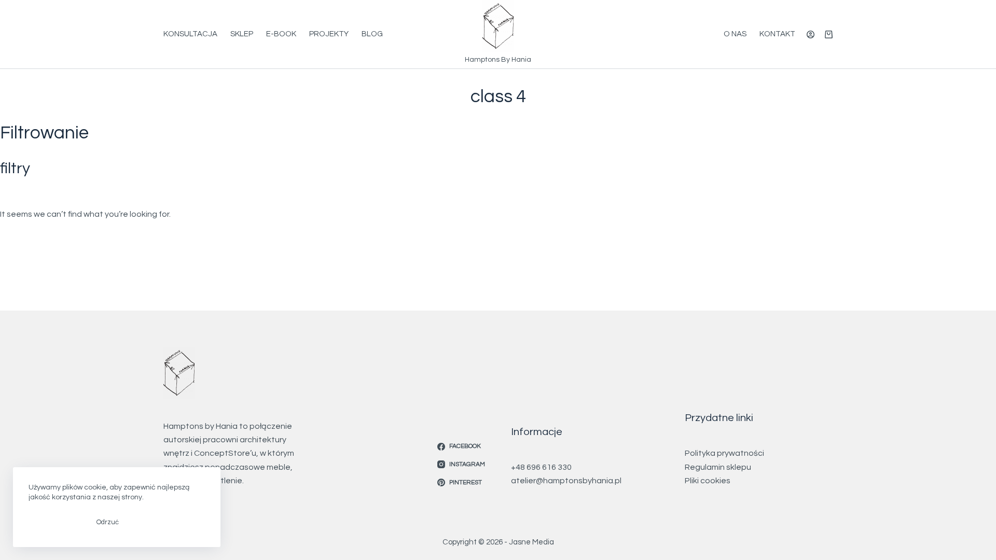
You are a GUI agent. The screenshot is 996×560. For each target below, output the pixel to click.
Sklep (241, 34)
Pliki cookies (707, 481)
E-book (281, 34)
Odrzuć (107, 522)
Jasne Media (531, 542)
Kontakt (777, 34)
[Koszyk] (829, 34)
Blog (372, 34)
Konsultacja (190, 34)
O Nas (735, 34)
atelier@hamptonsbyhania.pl (566, 481)
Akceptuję (55, 522)
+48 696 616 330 (541, 467)
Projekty (329, 34)
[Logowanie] (810, 34)
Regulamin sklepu (718, 467)
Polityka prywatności (724, 453)
